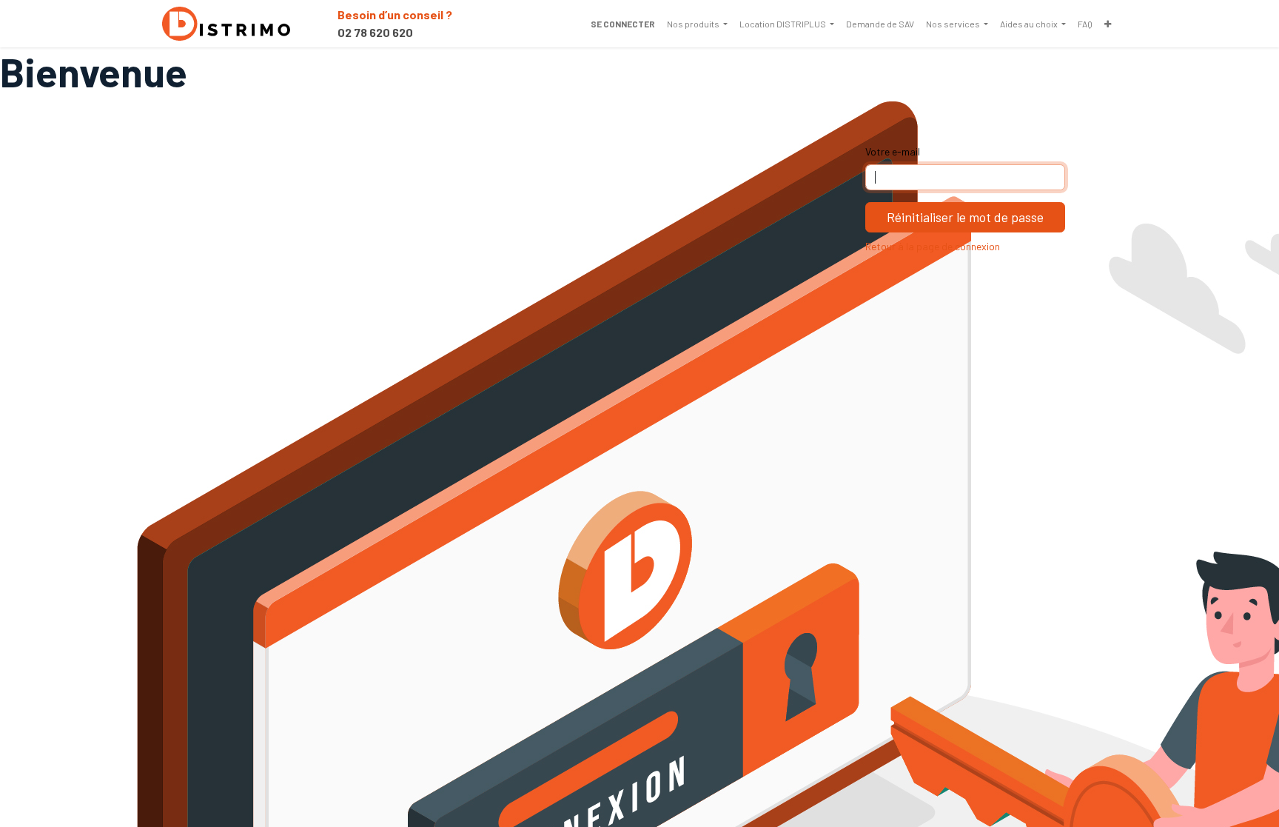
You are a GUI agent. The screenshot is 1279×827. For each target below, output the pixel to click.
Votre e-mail (892, 151)
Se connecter (623, 24)
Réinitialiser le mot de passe (965, 217)
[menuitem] (697, 23)
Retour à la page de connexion (932, 246)
